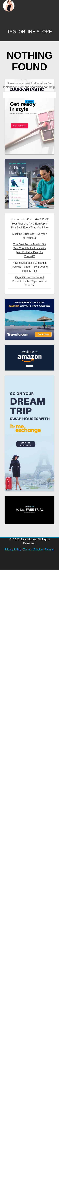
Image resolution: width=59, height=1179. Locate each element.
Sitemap (49, 549)
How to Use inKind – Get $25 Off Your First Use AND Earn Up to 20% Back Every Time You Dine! (29, 223)
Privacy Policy (13, 549)
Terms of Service (33, 549)
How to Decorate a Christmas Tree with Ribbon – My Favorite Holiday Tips (29, 266)
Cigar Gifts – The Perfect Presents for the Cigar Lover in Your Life (29, 281)
